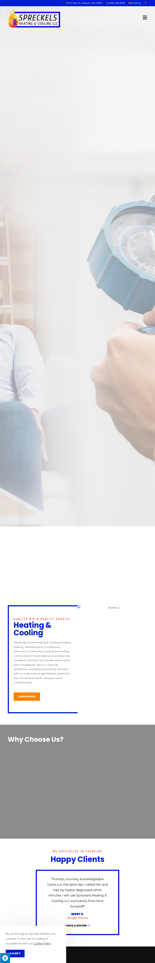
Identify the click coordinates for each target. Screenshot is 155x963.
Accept (15, 953)
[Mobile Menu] (145, 17)
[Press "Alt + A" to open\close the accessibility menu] (5, 958)
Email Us (136, 3)
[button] (45, 898)
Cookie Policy (42, 943)
